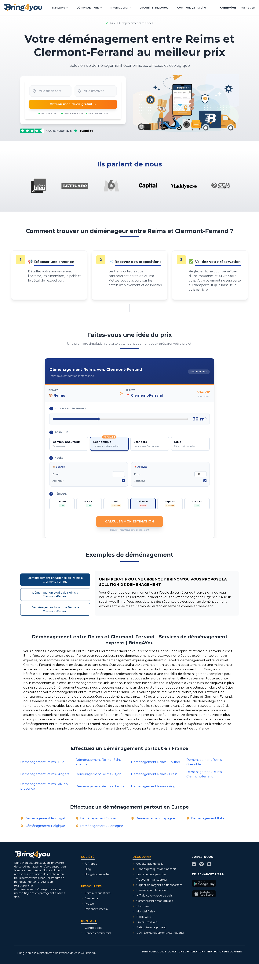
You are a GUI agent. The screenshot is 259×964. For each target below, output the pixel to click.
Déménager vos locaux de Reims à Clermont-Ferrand (55, 609)
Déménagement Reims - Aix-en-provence (44, 786)
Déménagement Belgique (45, 826)
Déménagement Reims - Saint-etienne (99, 762)
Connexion (228, 7)
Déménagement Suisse (98, 818)
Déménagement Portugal (45, 818)
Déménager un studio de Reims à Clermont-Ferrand (55, 594)
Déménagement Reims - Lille (42, 762)
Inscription (247, 7)
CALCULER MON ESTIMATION (129, 521)
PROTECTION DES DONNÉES (224, 951)
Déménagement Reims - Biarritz (100, 786)
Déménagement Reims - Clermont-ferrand (205, 774)
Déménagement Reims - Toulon (155, 762)
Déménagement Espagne (155, 818)
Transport (58, 7)
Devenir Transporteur (155, 7)
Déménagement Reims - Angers (44, 774)
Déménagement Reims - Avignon (156, 786)
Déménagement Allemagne (101, 826)
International (119, 7)
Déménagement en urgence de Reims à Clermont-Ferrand (55, 579)
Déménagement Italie (207, 818)
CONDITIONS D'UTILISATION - (186, 951)
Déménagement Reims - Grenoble (205, 762)
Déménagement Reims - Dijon (98, 774)
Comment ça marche (191, 7)
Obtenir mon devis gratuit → (73, 104)
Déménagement (87, 7)
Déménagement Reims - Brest (154, 774)
